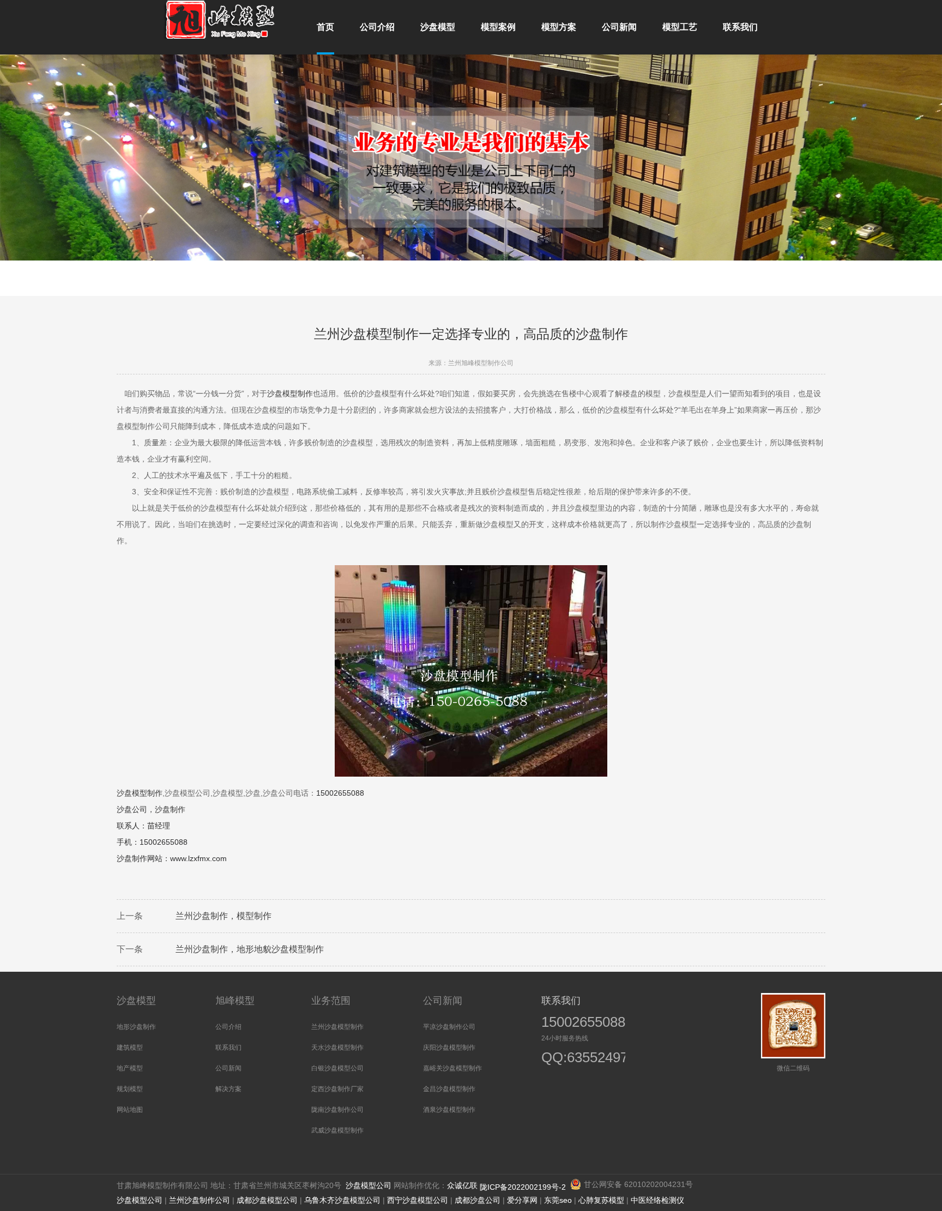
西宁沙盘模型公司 (417, 1200)
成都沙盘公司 (477, 1200)
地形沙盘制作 (136, 1027)
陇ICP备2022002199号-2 (524, 1187)
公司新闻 (228, 1068)
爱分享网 (522, 1200)
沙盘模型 (136, 1000)
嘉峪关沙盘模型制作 (452, 1068)
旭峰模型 (235, 1000)
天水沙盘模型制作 (337, 1047)
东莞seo (558, 1200)
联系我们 (228, 1047)
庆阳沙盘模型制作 (449, 1047)
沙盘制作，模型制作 (232, 916)
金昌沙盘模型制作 (449, 1089)
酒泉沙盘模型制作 (449, 1109)
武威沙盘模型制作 (337, 1130)
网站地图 (130, 1109)
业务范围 (331, 1000)
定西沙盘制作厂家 (337, 1089)
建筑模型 (130, 1047)
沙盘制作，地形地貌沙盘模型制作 (258, 949)
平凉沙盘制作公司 (449, 1027)
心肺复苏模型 (601, 1200)
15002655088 (583, 1022)
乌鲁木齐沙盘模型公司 (342, 1200)
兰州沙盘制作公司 (199, 1200)
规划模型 (130, 1089)
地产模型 (130, 1068)
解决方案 (228, 1089)
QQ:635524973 (578, 1058)
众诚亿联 (462, 1185)
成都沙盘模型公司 (267, 1200)
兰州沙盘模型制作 (337, 1027)
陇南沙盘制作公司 (337, 1109)
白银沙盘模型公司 (337, 1068)
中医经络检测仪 (657, 1200)
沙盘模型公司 (368, 1185)
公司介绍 (228, 1027)
